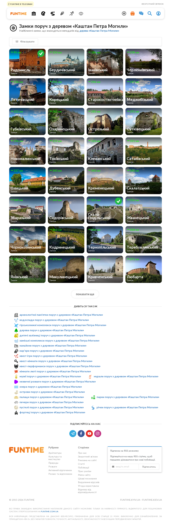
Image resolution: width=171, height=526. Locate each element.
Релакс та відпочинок (60, 473)
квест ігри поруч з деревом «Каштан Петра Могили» (53, 355)
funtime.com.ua (49, 511)
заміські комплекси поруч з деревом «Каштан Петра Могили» (59, 340)
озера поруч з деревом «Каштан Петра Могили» (51, 386)
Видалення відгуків (88, 482)
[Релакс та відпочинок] (81, 13)
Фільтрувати (27, 41)
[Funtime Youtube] (90, 433)
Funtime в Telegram (21, 4)
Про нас (82, 453)
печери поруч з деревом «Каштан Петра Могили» (51, 402)
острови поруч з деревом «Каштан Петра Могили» (52, 391)
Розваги (52, 466)
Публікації (83, 467)
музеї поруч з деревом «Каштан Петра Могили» (50, 376)
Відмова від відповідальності (87, 491)
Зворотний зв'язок (152, 4)
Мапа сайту (84, 474)
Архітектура (54, 453)
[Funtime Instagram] (98, 433)
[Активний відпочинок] (71, 13)
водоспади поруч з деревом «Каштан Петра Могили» (54, 319)
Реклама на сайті (87, 460)
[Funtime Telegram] (73, 433)
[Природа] (52, 13)
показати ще (85, 294)
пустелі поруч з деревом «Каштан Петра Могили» (52, 407)
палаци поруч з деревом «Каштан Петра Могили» (52, 396)
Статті (81, 463)
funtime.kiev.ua (152, 499)
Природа (53, 462)
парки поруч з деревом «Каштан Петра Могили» (128, 396)
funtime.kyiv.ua (130, 499)
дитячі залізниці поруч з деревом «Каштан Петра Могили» (57, 335)
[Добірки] (132, 13)
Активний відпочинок (60, 470)
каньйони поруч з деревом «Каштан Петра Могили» (53, 345)
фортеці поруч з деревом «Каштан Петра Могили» (52, 412)
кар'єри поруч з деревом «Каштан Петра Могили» (52, 350)
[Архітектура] (33, 13)
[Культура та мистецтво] (43, 13)
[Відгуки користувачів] (141, 13)
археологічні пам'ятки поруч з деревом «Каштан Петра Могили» (61, 314)
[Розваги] (62, 13)
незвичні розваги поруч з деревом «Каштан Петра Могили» (58, 381)
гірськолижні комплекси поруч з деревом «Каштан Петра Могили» (63, 325)
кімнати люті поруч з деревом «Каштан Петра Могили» (55, 371)
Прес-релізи (84, 471)
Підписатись (149, 466)
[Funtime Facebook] (82, 433)
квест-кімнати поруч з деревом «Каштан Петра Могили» (56, 360)
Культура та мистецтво (55, 458)
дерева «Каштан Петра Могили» (99, 30)
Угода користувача (88, 485)
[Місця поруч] (124, 13)
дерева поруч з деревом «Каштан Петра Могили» (52, 330)
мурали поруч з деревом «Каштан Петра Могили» (126, 376)
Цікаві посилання (87, 478)
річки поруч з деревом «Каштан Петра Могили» (127, 407)
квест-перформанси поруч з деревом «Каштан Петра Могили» (60, 366)
